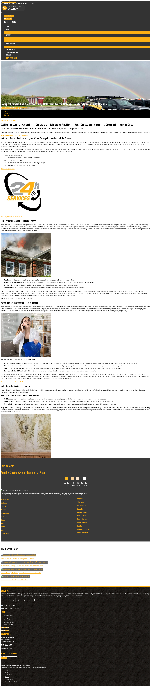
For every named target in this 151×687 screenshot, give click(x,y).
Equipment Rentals (23, 41)
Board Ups (13, 41)
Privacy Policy (9, 679)
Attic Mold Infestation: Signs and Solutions (14, 580)
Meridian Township (83, 529)
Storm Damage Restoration (105, 38)
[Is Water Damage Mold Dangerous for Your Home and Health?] (22, 569)
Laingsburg (5, 513)
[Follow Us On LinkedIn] (13, 600)
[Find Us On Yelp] (29, 600)
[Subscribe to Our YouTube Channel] (24, 600)
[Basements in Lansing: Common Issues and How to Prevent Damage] (24, 562)
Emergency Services (10, 618)
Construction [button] (10, 43)
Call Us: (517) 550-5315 (21, 135)
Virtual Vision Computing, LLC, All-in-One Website (22, 667)
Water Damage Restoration (29, 38)
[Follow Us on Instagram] (19, 600)
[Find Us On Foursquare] (35, 600)
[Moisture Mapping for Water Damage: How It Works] (18, 555)
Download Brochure (6, 648)
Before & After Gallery (22, 32)
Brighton (80, 498)
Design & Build (41, 47)
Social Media (8, 674)
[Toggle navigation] (1, 12)
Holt (2, 523)
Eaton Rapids (82, 519)
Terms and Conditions (11, 681)
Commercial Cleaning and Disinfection (63, 38)
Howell (3, 510)
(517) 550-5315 (10, 21)
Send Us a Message (7, 135)
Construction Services (10, 620)
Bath (2, 530)
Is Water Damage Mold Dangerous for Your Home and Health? (21, 573)
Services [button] (8, 35)
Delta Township (82, 532)
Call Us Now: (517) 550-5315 (11, 108)
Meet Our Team (9, 32)
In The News (33, 32)
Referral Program (9, 624)
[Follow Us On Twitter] (8, 600)
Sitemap (7, 677)
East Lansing (81, 515)
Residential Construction (12, 47)
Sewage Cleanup (137, 38)
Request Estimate (9, 16)
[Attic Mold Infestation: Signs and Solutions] (15, 576)
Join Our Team (8, 19)
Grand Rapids (5, 499)
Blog (44, 32)
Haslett (79, 509)
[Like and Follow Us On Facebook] (3, 600)
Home (7, 26)
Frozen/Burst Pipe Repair (123, 38)
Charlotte (80, 502)
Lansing (3, 506)
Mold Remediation (45, 38)
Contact (8, 55)
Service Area (8, 115)
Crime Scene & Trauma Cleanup (86, 38)
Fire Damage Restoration (12, 38)
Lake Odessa (82, 522)
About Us (7, 113)
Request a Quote (28, 108)
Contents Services (49, 41)
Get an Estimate (5, 627)
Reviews (40, 32)
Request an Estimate (12, 52)
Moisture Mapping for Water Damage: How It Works (17, 559)
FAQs (57, 41)
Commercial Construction (28, 47)
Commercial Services (36, 41)
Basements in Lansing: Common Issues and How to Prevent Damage (23, 566)
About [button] (8, 29)
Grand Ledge (82, 512)
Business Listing (41, 667)
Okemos (4, 516)
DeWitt (79, 526)
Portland (4, 503)
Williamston (81, 505)
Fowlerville (5, 533)
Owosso (3, 527)
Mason (3, 520)
